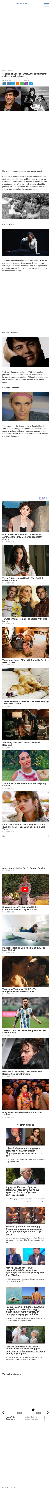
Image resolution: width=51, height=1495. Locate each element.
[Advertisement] (25, 36)
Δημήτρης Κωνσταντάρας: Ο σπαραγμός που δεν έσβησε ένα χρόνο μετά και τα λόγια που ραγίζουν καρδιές (22, 1191)
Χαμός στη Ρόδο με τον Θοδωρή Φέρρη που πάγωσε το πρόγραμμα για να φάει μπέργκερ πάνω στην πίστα (24, 1230)
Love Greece (22, 3)
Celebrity (26, 80)
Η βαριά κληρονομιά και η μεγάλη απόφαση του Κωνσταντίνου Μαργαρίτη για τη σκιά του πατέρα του (24, 1152)
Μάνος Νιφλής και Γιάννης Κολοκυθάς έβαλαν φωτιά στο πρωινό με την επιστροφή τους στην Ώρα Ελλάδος (25, 1271)
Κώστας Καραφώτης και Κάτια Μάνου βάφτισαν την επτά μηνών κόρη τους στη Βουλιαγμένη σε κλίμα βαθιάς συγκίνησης (25, 1350)
